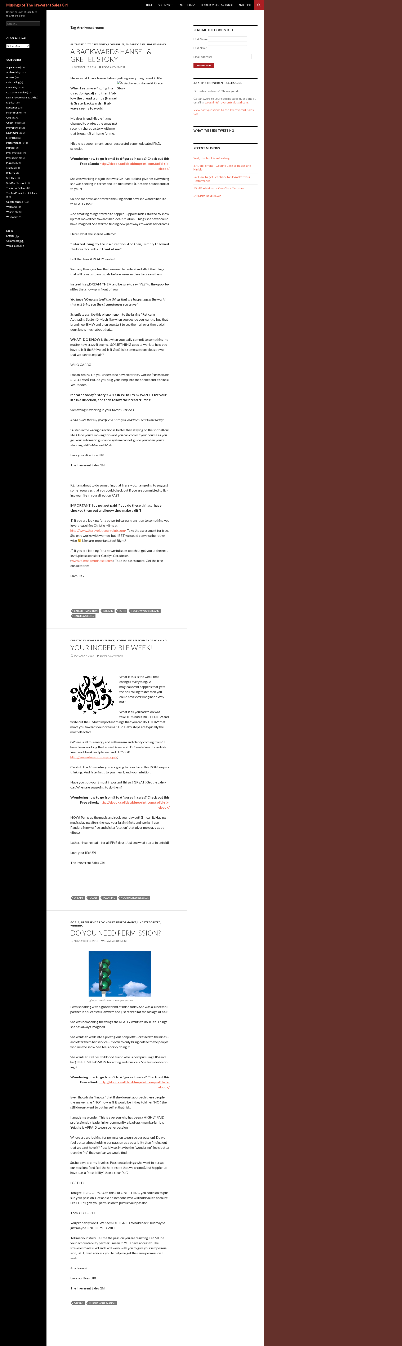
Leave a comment (113, 67)
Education (12, 107)
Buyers (10, 77)
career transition (86, 610)
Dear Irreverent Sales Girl (217, 5)
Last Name (200, 48)
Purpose (11, 162)
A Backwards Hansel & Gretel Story (111, 55)
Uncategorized (148, 922)
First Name (200, 39)
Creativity (99, 44)
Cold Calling (12, 82)
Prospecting (13, 157)
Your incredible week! (111, 647)
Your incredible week (134, 897)
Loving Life (116, 44)
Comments (14, 240)
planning (109, 897)
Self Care (11, 177)
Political (10, 147)
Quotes (10, 167)
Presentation (13, 152)
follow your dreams (145, 610)
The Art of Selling (138, 44)
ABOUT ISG (245, 5)
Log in (9, 230)
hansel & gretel (84, 615)
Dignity (10, 102)
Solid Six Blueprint (16, 183)
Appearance (13, 67)
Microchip (12, 137)
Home (149, 5)
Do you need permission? (115, 933)
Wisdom (11, 216)
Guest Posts (13, 122)
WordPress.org (15, 245)
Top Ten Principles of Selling (21, 193)
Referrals (11, 172)
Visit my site (165, 5)
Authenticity (80, 44)
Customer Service (16, 92)
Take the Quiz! (187, 5)
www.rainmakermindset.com (92, 561)
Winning (159, 44)
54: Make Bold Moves (207, 195)
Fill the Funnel (14, 112)
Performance (143, 640)
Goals (91, 640)
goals (93, 897)
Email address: (203, 56)
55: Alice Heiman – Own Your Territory (218, 188)
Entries (12, 235)
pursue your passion (102, 1303)
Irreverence (106, 640)
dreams (108, 610)
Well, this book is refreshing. (211, 158)
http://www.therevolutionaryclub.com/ (98, 530)
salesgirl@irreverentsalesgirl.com (226, 102)
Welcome (11, 206)
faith (122, 610)
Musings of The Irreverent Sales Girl (37, 5)
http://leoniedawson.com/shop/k (93, 757)
